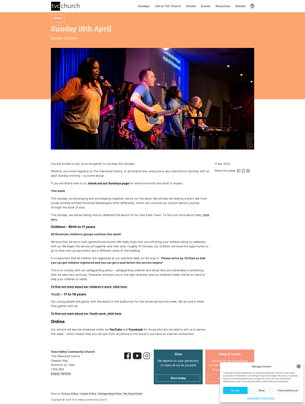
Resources (223, 6)
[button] (298, 366)
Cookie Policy (253, 398)
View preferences (288, 390)
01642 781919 (61, 373)
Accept (235, 390)
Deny (262, 390)
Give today (178, 378)
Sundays (144, 6)
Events (205, 6)
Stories (191, 6)
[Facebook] (238, 171)
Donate (240, 6)
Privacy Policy (267, 398)
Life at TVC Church (168, 6)
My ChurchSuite (133, 393)
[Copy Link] (248, 171)
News (57, 18)
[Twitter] (243, 171)
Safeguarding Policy (110, 393)
